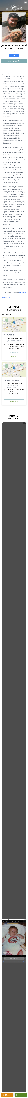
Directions (14, 352)
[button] (14, 322)
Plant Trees (14, 356)
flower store (6, 297)
